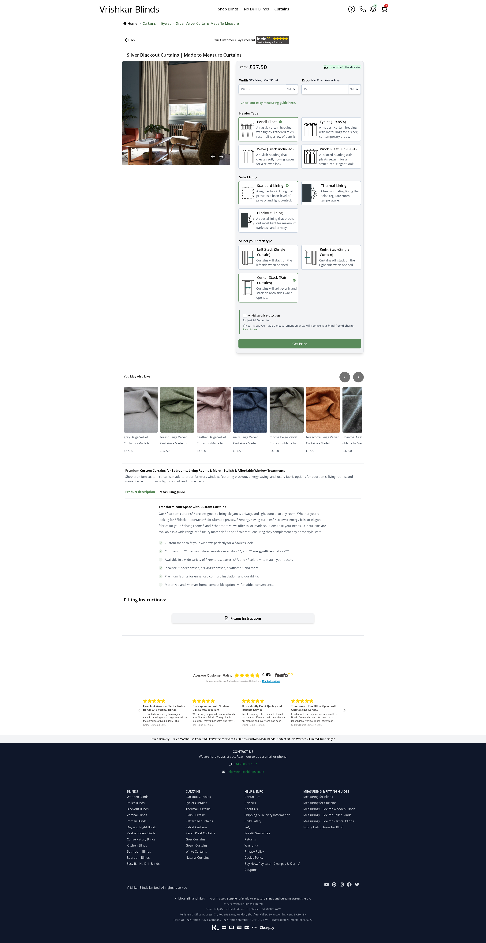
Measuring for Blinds (318, 797)
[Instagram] (341, 887)
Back (131, 40)
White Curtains (196, 851)
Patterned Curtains (199, 821)
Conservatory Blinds (141, 839)
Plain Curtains (196, 815)
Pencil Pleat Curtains (200, 833)
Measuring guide (172, 492)
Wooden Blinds (137, 797)
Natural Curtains (197, 857)
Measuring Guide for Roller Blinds (327, 815)
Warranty (251, 845)
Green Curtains (196, 845)
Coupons (251, 870)
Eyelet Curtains (196, 803)
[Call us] (362, 9)
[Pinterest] (334, 887)
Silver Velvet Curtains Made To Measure (207, 23)
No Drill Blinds (256, 9)
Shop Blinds (228, 9)
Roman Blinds (137, 821)
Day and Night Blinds (142, 827)
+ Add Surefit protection (264, 315)
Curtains (281, 9)
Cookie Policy (254, 857)
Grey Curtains (195, 839)
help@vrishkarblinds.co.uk (245, 772)
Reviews (250, 803)
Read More (250, 329)
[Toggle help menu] (351, 9)
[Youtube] (326, 887)
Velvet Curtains (196, 827)
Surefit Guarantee (257, 833)
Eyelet (166, 23)
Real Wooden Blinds (141, 833)
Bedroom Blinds (138, 857)
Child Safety (253, 821)
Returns (250, 839)
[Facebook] (349, 887)
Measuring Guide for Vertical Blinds (328, 821)
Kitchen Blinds (137, 845)
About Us (251, 809)
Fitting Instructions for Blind (323, 827)
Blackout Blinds (138, 809)
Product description (140, 492)
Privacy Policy (254, 851)
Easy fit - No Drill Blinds (143, 864)
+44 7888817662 (245, 764)
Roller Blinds (136, 803)
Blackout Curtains (198, 797)
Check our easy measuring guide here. (268, 103)
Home (132, 23)
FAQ (247, 827)
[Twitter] (357, 887)
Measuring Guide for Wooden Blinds (329, 809)
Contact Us (252, 797)
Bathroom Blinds (139, 851)
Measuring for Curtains (319, 803)
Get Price (299, 343)
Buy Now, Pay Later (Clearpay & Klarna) (272, 864)
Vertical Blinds (137, 815)
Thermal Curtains (198, 809)
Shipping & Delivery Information (267, 815)
